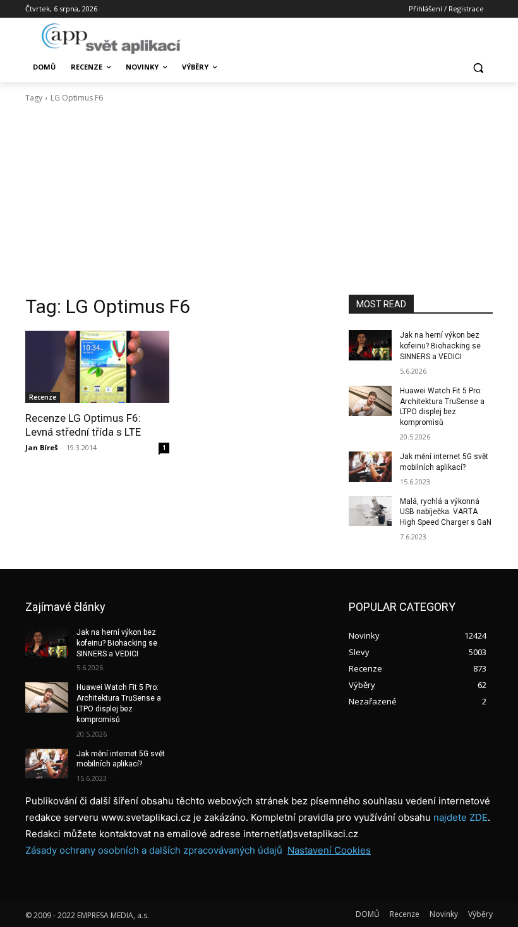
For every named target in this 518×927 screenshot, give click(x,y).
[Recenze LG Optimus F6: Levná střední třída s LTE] (97, 367)
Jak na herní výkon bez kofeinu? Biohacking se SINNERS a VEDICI (440, 346)
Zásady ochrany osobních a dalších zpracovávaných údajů (153, 850)
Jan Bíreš (41, 447)
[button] (478, 67)
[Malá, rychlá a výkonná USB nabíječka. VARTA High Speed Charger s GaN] (370, 511)
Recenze (42, 397)
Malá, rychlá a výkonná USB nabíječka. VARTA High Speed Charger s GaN (445, 512)
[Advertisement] (259, 199)
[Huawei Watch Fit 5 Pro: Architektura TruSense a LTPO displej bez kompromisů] (370, 401)
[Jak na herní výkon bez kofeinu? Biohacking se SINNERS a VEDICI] (370, 345)
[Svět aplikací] (111, 38)
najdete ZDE (460, 817)
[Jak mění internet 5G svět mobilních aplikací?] (370, 466)
